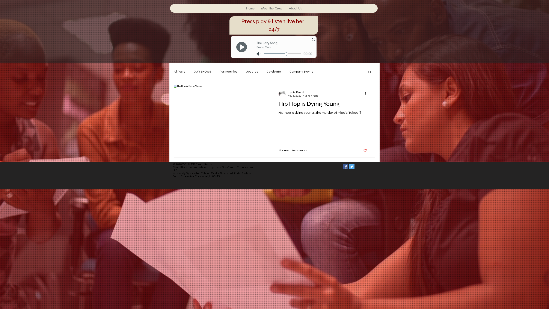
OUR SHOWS (202, 71)
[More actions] (366, 93)
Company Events (301, 71)
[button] (370, 72)
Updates (252, 71)
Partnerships (228, 71)
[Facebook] (345, 166)
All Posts (179, 71)
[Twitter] (351, 166)
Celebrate (274, 71)
